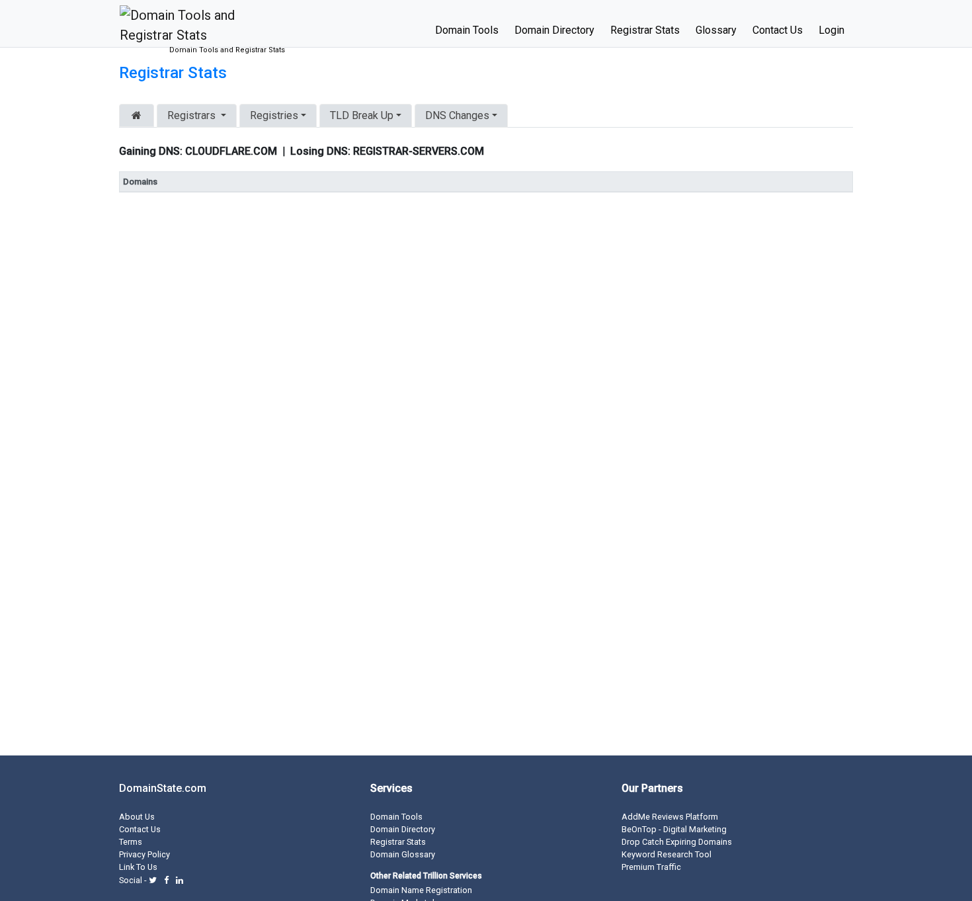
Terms (130, 842)
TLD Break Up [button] (361, 115)
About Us (137, 817)
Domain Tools (467, 30)
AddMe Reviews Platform (670, 817)
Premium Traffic (651, 867)
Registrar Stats (645, 30)
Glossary (716, 30)
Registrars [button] (191, 115)
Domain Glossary (402, 854)
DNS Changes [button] (457, 115)
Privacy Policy (144, 854)
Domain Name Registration (421, 890)
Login (831, 30)
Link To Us (138, 867)
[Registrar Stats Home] (136, 116)
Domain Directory (554, 30)
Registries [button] (274, 115)
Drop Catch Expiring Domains (677, 842)
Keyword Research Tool (666, 854)
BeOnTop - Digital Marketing (674, 829)
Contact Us (777, 30)
